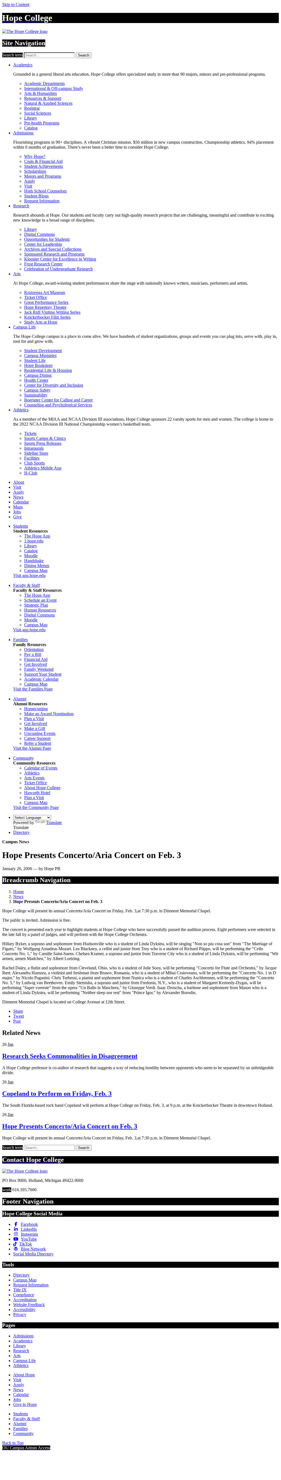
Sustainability (35, 395)
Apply (29, 181)
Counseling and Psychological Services (58, 405)
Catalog (31, 128)
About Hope (24, 1375)
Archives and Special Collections (53, 249)
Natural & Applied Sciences (48, 103)
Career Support (37, 738)
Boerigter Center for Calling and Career (58, 400)
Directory (21, 832)
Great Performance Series (46, 302)
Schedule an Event (40, 600)
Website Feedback (29, 1304)
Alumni (19, 699)
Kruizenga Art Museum (44, 292)
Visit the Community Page (36, 807)
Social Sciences (37, 113)
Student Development (43, 350)
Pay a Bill (32, 654)
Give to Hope (25, 1404)
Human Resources (40, 610)
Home (18, 891)
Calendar (21, 502)
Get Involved (35, 664)
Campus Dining (38, 375)
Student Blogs (36, 196)
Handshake (34, 560)
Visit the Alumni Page (32, 748)
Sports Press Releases (42, 443)
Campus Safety (37, 390)
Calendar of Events (40, 768)
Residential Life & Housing (48, 370)
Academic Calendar (41, 679)
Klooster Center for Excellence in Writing (60, 259)
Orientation (34, 649)
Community (23, 758)
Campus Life (24, 327)
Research (21, 205)
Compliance (23, 1294)
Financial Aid (35, 659)
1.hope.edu (33, 541)
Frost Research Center (43, 264)
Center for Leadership (43, 244)
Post (17, 1021)
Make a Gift (34, 728)
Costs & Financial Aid (43, 161)
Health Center (36, 380)
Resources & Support (42, 98)
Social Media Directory (33, 1254)
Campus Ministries (40, 355)
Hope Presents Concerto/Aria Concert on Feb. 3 (69, 1126)
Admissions (23, 133)
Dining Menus (36, 565)
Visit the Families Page (33, 689)
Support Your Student (42, 674)
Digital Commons (39, 234)
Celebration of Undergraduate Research (58, 269)
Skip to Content (15, 4)
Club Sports (34, 463)
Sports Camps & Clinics (45, 438)
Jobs (17, 512)
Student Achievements (43, 166)
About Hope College (42, 787)
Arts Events (34, 778)
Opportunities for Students (47, 239)
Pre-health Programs (41, 123)
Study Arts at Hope (40, 322)
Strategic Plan (36, 605)
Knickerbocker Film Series (47, 317)
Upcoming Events (39, 733)
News (18, 497)
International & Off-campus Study (53, 88)
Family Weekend (39, 669)
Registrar (32, 108)
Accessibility (24, 1309)
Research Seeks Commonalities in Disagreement (69, 1056)
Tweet (18, 1016)
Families (20, 639)
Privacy (19, 1314)
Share (18, 1011)
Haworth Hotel (37, 792)
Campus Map (35, 570)
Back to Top (13, 1443)
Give (17, 516)
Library (30, 118)
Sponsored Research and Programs (54, 254)
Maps (18, 507)
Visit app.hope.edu (29, 575)
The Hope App (37, 536)
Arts (17, 273)
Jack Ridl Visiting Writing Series (52, 312)
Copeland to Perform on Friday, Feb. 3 (57, 1093)
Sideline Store (36, 453)
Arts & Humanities (40, 93)
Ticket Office (35, 297)
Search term (12, 55)
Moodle (31, 555)
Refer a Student (37, 743)
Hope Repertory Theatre (45, 307)
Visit (28, 186)
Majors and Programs (42, 176)
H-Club (30, 473)
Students (20, 526)
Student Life (35, 360)
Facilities (32, 458)
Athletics (21, 410)
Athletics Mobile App (42, 468)
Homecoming (36, 708)
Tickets (30, 433)
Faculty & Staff (26, 585)
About (18, 482)
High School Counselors (45, 191)
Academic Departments (44, 83)
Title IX (20, 1289)
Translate (54, 822)
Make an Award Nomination (49, 713)
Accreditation (24, 1299)
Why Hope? (34, 156)
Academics (22, 65)
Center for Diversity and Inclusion (53, 385)
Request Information (42, 201)
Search (83, 55)
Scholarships (35, 171)
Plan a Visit (34, 718)
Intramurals (34, 448)
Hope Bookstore (38, 365)
